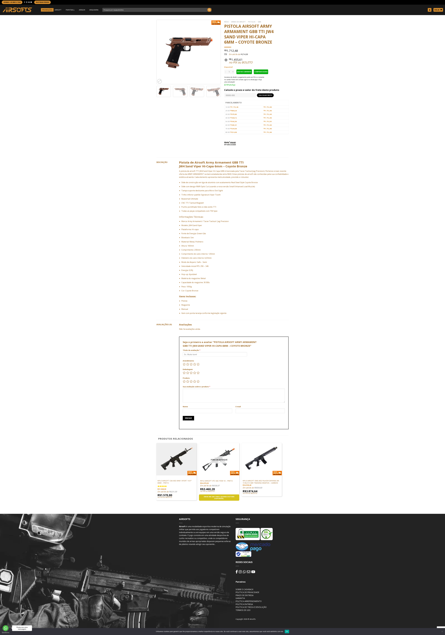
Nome (185, 406)
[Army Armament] (230, 144)
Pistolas (251, 22)
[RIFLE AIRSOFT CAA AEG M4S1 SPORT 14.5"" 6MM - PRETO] (176, 459)
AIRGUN (82, 10)
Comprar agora (260, 72)
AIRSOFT (58, 10)
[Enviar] (209, 10)
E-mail (238, 406)
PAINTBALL (70, 10)
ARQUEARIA (93, 10)
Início (226, 22)
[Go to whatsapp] (5, 628)
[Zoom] (159, 81)
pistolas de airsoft (245, 174)
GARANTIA (240, 598)
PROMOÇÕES (47, 10)
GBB (259, 22)
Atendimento (188, 361)
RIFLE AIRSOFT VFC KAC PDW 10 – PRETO (216, 481)
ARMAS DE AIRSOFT (238, 22)
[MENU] (39, 10)
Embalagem (188, 369)
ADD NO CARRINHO (244, 72)
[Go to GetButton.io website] (5, 632)
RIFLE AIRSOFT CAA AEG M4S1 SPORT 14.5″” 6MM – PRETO (174, 482)
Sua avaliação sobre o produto (196, 387)
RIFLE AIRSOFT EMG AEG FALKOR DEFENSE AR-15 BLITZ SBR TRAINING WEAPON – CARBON (261, 482)
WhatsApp (230, 85)
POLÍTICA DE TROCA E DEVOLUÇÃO (251, 607)
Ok (287, 631)
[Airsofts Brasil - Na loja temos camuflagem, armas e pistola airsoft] (17, 10)
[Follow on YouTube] (31, 2)
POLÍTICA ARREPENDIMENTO (249, 601)
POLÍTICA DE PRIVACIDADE (247, 592)
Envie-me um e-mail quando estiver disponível (219, 498)
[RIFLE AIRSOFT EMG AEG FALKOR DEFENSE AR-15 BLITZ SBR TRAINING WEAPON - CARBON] (262, 459)
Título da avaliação (191, 350)
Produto (186, 378)
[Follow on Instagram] (26, 2)
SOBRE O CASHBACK (244, 589)
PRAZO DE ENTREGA (244, 595)
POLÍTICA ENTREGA (244, 604)
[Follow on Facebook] (24, 2)
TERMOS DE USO (243, 610)
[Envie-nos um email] (29, 2)
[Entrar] (429, 10)
